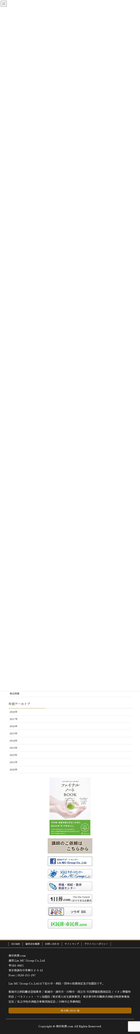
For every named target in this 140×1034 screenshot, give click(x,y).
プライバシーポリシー (96, 944)
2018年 (13, 712)
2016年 (13, 726)
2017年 (14, 719)
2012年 (13, 755)
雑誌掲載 (14, 693)
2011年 (13, 762)
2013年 (13, 748)
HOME (15, 944)
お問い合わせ (52, 944)
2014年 (13, 741)
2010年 (13, 769)
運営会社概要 (32, 944)
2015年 (13, 733)
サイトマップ (72, 944)
